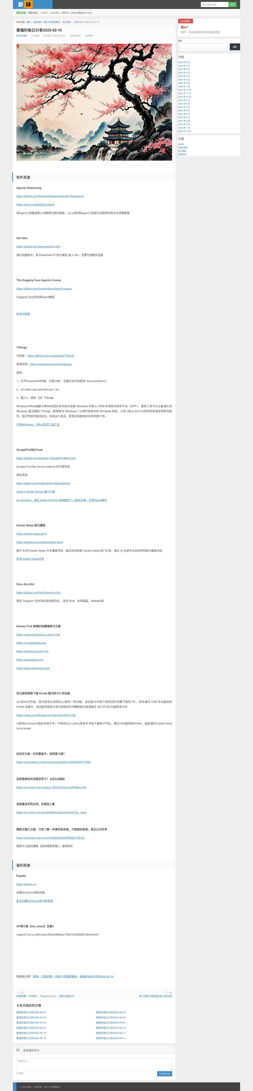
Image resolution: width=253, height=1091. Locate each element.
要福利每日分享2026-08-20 (31, 1027)
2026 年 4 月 (184, 76)
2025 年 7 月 (184, 107)
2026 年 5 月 (184, 72)
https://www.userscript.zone (33, 668)
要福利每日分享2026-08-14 (111, 1038)
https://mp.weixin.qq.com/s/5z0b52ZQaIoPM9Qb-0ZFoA (50, 838)
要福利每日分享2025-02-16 (39, 30)
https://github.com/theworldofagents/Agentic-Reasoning (50, 196)
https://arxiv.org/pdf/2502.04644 (35, 204)
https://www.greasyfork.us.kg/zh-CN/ (38, 634)
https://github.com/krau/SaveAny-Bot (38, 592)
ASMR (181, 144)
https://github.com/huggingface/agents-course (44, 288)
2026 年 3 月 (184, 79)
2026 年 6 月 (184, 69)
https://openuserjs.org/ (29, 660)
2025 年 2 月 (184, 124)
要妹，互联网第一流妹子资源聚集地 (32, 4)
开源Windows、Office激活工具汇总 (38, 424)
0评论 (90, 35)
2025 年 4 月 (184, 117)
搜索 (180, 40)
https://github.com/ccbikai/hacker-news (39, 542)
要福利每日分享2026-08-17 (111, 1033)
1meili (36, 35)
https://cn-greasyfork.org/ (31, 643)
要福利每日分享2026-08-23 (111, 1017)
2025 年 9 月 (184, 100)
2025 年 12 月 (184, 89)
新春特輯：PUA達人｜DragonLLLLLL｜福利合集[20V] (45, 996)
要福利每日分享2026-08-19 (111, 1027)
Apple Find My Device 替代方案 (35, 492)
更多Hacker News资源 (30, 559)
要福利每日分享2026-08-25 (111, 1012)
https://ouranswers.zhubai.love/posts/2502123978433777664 (53, 762)
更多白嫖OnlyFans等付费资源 (34, 901)
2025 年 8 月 (184, 103)
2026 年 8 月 (184, 62)
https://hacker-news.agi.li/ (31, 534)
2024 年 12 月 (184, 131)
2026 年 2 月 (184, 82)
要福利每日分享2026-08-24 (31, 1017)
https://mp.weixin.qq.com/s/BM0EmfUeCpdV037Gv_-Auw (51, 812)
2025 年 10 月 (184, 96)
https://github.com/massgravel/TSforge (50, 356)
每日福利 (67, 21)
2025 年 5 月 (184, 113)
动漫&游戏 (183, 147)
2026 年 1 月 (184, 86)
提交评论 (165, 1073)
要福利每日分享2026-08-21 (111, 1022)
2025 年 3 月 (184, 120)
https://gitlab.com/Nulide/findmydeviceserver (43, 483)
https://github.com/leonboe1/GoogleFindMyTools (45, 458)
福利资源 (182, 154)
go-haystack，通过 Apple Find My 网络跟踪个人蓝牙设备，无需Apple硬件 (61, 500)
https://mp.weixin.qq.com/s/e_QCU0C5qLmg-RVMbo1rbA (51, 787)
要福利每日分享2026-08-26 (31, 1012)
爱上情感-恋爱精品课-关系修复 (155, 996)
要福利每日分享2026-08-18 (31, 1033)
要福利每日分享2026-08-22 (31, 1022)
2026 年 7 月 (184, 65)
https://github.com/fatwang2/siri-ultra (38, 246)
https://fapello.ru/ (26, 884)
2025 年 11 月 (184, 93)
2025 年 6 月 (184, 110)
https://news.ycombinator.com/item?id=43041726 (46, 715)
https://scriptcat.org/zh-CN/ (32, 651)
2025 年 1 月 (184, 127)
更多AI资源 (23, 314)
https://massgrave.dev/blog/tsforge (51, 364)
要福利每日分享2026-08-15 (31, 1038)
